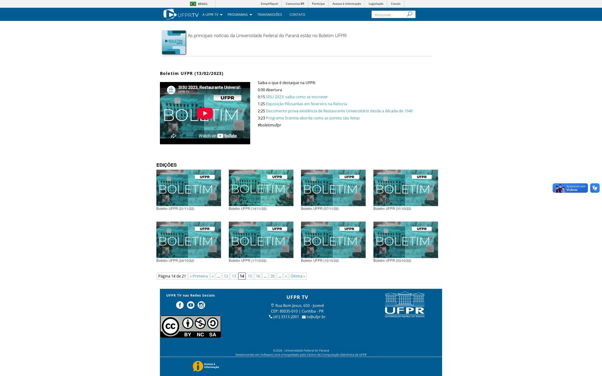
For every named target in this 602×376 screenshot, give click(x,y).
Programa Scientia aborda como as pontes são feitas (313, 118)
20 (272, 276)
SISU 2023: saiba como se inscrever (297, 96)
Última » (298, 276)
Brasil (203, 4)
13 (234, 276)
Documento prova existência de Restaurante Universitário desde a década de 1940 (339, 111)
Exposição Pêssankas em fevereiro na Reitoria (307, 103)
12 (226, 276)
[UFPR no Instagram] (201, 306)
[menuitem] (181, 14)
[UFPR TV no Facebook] (180, 306)
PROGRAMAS (238, 15)
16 (258, 276)
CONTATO (297, 15)
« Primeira (199, 276)
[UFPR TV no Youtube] (191, 306)
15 (250, 276)
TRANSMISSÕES (269, 15)
